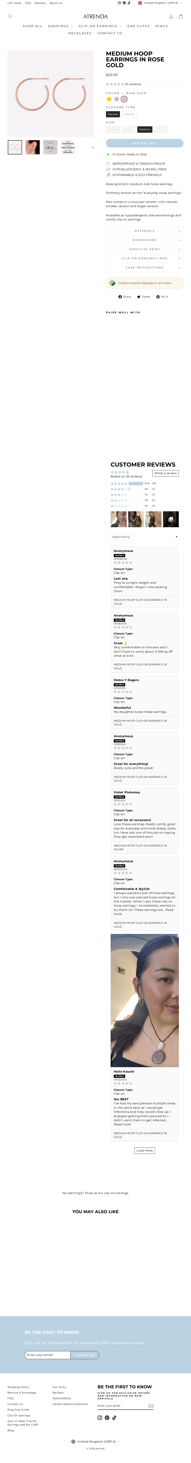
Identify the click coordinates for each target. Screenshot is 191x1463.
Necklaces (80, 33)
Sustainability (62, 1398)
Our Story (59, 1387)
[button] (115, 84)
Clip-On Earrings (99, 26)
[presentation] (114, 442)
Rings (162, 26)
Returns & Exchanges (21, 1392)
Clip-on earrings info (145, 258)
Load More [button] (145, 1150)
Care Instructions (145, 267)
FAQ (28, 2)
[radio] (109, 99)
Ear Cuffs (138, 26)
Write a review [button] (165, 473)
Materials (144, 230)
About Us (56, 2)
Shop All (33, 26)
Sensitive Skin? (145, 249)
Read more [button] (122, 1124)
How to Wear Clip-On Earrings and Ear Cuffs (22, 1423)
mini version (168, 202)
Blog (10, 1430)
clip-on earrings (116, 1193)
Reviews (40, 2)
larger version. (148, 206)
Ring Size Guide (18, 1409)
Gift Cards (14, 2)
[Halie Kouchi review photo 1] (145, 1000)
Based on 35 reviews (126, 476)
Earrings (59, 26)
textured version (144, 202)
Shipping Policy (18, 1387)
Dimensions (144, 240)
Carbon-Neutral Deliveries (70, 1404)
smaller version (117, 206)
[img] (145, 563)
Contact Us (110, 33)
